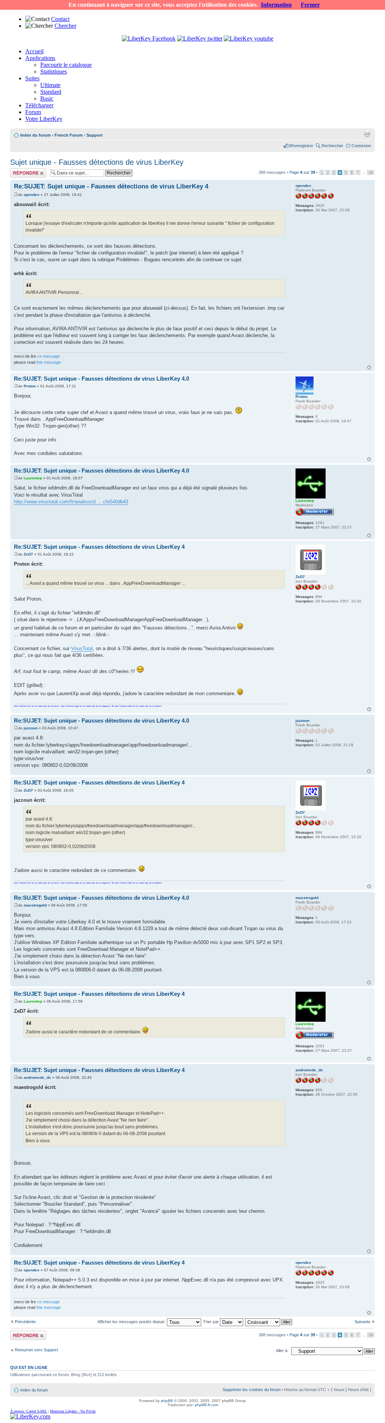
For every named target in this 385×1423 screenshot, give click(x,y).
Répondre (19, 170)
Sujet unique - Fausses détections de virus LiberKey (96, 162)
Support (94, 135)
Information (276, 5)
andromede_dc (37, 1077)
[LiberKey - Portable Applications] (30, 1416)
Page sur (302, 172)
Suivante (362, 1321)
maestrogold (35, 905)
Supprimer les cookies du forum (251, 1389)
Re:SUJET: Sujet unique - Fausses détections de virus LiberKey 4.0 (101, 378)
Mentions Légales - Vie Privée (72, 1411)
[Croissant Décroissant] (269, 1321)
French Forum (69, 135)
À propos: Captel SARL (28, 1411)
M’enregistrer (301, 145)
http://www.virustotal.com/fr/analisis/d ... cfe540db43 (71, 501)
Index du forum (35, 135)
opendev (31, 195)
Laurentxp (33, 478)
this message (48, 362)
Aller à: (282, 1350)
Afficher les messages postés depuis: (132, 1321)
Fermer (310, 5)
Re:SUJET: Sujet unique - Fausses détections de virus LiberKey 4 (111, 186)
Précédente (25, 1321)
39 (370, 172)
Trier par (211, 1321)
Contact (60, 19)
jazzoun (31, 728)
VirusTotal (82, 648)
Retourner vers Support (36, 1350)
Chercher (65, 26)
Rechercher (332, 145)
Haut (369, 367)
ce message (48, 356)
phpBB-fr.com (206, 1405)
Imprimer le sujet (367, 133)
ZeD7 (28, 554)
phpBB (167, 1401)
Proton (30, 386)
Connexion (361, 145)
